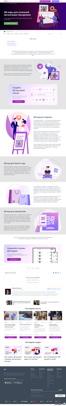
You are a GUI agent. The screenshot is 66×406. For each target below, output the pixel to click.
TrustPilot (40, 377)
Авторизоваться (55, 1)
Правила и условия (50, 377)
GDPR (48, 386)
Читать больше (11, 337)
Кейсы (12, 33)
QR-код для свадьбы (11, 41)
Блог (7, 3)
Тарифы (20, 1)
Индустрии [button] (30, 1)
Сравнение (25, 1)
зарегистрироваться (14, 259)
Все (4, 33)
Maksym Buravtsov (8, 31)
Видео (21, 33)
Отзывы (40, 378)
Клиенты (28, 268)
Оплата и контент (42, 372)
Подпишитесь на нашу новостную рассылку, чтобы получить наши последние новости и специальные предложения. (45, 392)
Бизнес (33, 268)
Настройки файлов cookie (50, 384)
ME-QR (5, 3)
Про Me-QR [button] (10, 1)
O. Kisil (21, 334)
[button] (61, 1)
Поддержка (36, 1)
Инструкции (8, 33)
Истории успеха (26, 33)
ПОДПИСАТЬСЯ (60, 395)
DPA (48, 387)
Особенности (17, 33)
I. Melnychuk (7, 334)
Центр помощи (59, 377)
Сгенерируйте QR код (11, 23)
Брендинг (37, 268)
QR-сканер (16, 1)
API (31, 372)
